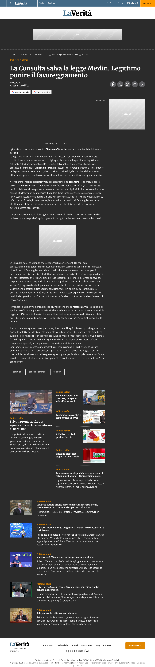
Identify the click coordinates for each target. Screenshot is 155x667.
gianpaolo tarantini (37, 372)
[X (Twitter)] (74, 651)
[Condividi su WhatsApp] (127, 84)
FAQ (98, 645)
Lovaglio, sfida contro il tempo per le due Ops (68, 416)
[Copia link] (142, 84)
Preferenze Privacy (104, 663)
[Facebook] (68, 651)
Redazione (86, 645)
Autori (74, 645)
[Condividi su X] (120, 84)
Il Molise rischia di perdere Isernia (66, 436)
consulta (17, 372)
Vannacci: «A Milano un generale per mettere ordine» (65, 557)
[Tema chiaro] (107, 3)
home (12, 54)
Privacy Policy (78, 663)
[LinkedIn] (87, 651)
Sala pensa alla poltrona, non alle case (57, 613)
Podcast (52, 3)
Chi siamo (48, 645)
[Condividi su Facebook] (113, 84)
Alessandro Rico (20, 85)
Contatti (107, 645)
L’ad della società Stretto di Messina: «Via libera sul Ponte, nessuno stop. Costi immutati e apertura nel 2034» (67, 506)
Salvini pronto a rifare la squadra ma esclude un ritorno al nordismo (31, 425)
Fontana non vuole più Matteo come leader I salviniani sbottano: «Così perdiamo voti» (79, 474)
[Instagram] (80, 651)
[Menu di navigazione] (3, 3)
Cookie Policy (90, 663)
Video (42, 3)
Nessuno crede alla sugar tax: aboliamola (67, 455)
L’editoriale (62, 645)
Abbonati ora (135, 645)
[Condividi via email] (135, 84)
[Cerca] (10, 3)
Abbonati (147, 3)
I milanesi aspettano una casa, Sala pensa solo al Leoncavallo (67, 398)
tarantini (58, 372)
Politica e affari (23, 54)
